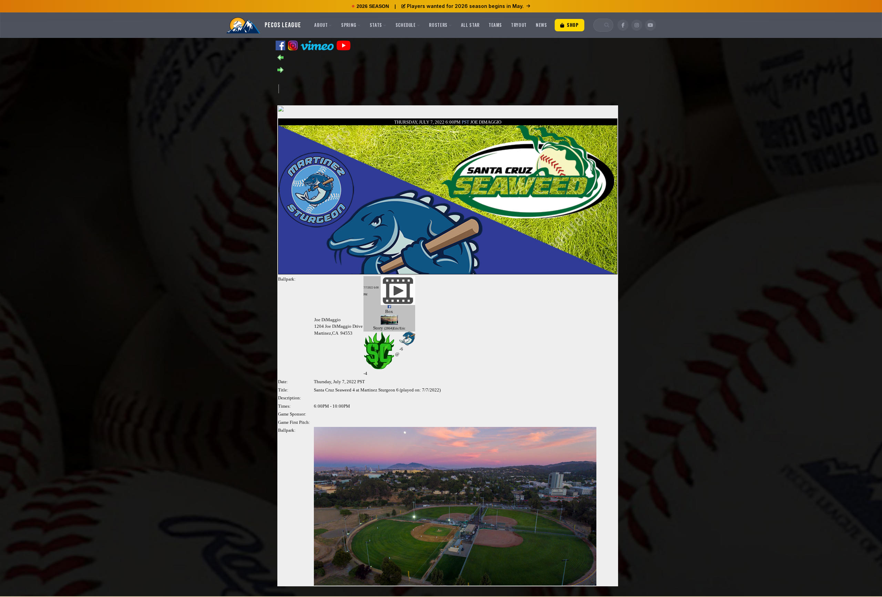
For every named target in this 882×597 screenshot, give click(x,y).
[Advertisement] (404, 88)
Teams (495, 24)
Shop (571, 24)
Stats (376, 24)
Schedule (406, 24)
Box (389, 311)
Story (378, 328)
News (541, 24)
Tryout (519, 24)
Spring (348, 24)
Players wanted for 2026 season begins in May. (465, 6)
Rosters (438, 24)
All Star (470, 24)
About (321, 24)
